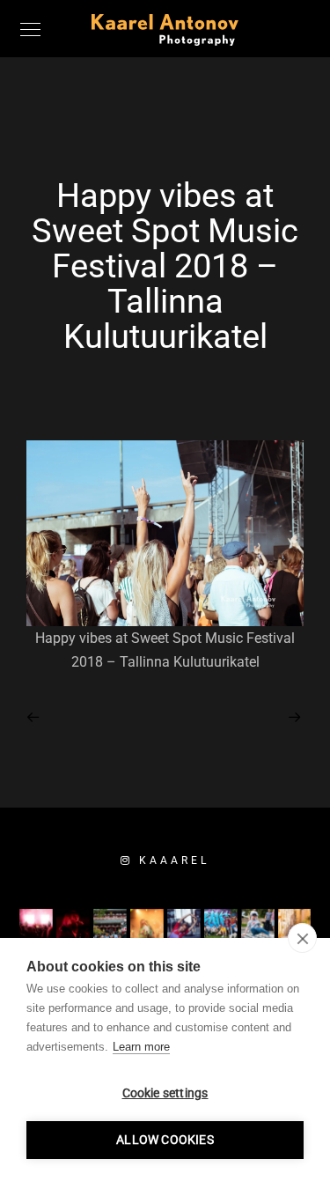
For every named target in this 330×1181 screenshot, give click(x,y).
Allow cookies (165, 1140)
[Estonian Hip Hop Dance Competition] (296, 715)
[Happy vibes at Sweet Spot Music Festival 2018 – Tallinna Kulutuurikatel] (34, 716)
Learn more (141, 1046)
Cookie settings (165, 1093)
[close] (302, 938)
